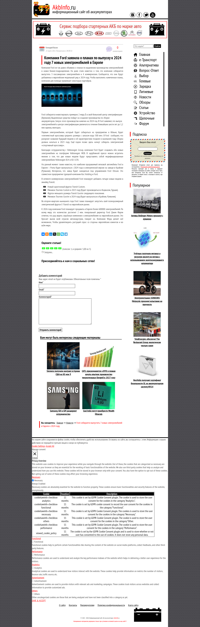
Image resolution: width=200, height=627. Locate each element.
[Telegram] (66, 234)
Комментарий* (45, 296)
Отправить (147, 153)
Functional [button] (36, 538)
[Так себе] (52, 248)
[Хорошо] (56, 248)
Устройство (147, 112)
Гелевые (145, 81)
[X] (54, 234)
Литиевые (146, 91)
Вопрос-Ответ (149, 70)
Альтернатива (149, 65)
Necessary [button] (36, 477)
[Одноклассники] (47, 234)
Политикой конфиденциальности (150, 167)
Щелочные (146, 118)
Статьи (143, 107)
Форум (144, 123)
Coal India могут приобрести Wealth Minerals (98, 412)
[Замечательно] (60, 248)
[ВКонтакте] (43, 234)
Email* (41, 289)
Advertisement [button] (38, 577)
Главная (144, 54)
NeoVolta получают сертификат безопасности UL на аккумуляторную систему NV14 (147, 383)
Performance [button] (37, 551)
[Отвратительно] (43, 248)
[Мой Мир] (50, 234)
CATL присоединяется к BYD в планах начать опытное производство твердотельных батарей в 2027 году (99, 374)
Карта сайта (133, 605)
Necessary (38, 480)
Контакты (73, 605)
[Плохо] (48, 248)
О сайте (62, 605)
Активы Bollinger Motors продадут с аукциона (147, 217)
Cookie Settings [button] (38, 446)
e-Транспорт (148, 59)
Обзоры (144, 102)
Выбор (144, 75)
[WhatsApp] (58, 234)
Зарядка (145, 86)
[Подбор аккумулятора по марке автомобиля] (100, 29)
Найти (157, 46)
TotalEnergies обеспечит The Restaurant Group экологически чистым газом (147, 342)
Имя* (41, 282)
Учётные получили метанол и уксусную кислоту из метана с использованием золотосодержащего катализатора (147, 258)
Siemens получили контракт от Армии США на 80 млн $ (63, 372)
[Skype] (62, 234)
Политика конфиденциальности (111, 605)
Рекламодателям (87, 605)
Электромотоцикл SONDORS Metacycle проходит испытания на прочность (147, 301)
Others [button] (35, 590)
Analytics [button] (36, 564)
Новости (145, 96)
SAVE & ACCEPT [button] (39, 600)
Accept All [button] (50, 446)
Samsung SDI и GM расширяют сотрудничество (63, 412)
